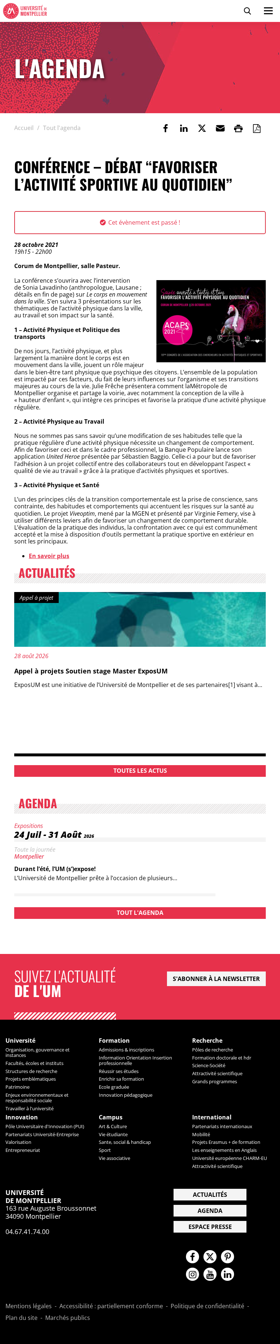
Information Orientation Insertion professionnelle (135, 1060)
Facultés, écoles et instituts (34, 1063)
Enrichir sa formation (121, 1079)
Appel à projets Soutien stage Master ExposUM (91, 671)
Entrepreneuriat (22, 1150)
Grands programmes (214, 1081)
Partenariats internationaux (222, 1126)
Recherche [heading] (207, 1040)
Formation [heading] (114, 1040)
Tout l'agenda (140, 913)
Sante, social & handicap (125, 1142)
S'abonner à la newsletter (216, 979)
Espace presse (210, 1227)
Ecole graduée (114, 1087)
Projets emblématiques (30, 1079)
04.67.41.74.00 (27, 1231)
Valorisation (18, 1142)
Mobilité (201, 1134)
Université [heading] (20, 1040)
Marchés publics (67, 1318)
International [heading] (212, 1117)
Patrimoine (17, 1087)
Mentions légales (28, 1306)
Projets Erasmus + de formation (226, 1142)
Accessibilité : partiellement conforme (111, 1306)
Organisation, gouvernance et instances (37, 1052)
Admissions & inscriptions (126, 1049)
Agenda (210, 1211)
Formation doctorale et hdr (221, 1057)
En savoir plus (49, 556)
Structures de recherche (31, 1071)
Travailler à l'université (29, 1108)
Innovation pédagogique (125, 1095)
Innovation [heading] (21, 1117)
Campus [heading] (110, 1117)
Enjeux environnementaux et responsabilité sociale (37, 1098)
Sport (105, 1150)
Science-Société (208, 1065)
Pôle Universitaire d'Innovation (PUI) (44, 1126)
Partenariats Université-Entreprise (42, 1134)
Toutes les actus (140, 771)
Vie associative (114, 1158)
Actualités (210, 1195)
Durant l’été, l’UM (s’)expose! (55, 869)
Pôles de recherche (212, 1049)
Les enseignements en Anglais (224, 1150)
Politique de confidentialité (207, 1306)
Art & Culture (113, 1126)
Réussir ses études (119, 1071)
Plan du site (21, 1318)
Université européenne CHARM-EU (229, 1158)
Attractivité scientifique (217, 1073)
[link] (165, 128)
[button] (220, 128)
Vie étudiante (113, 1134)
